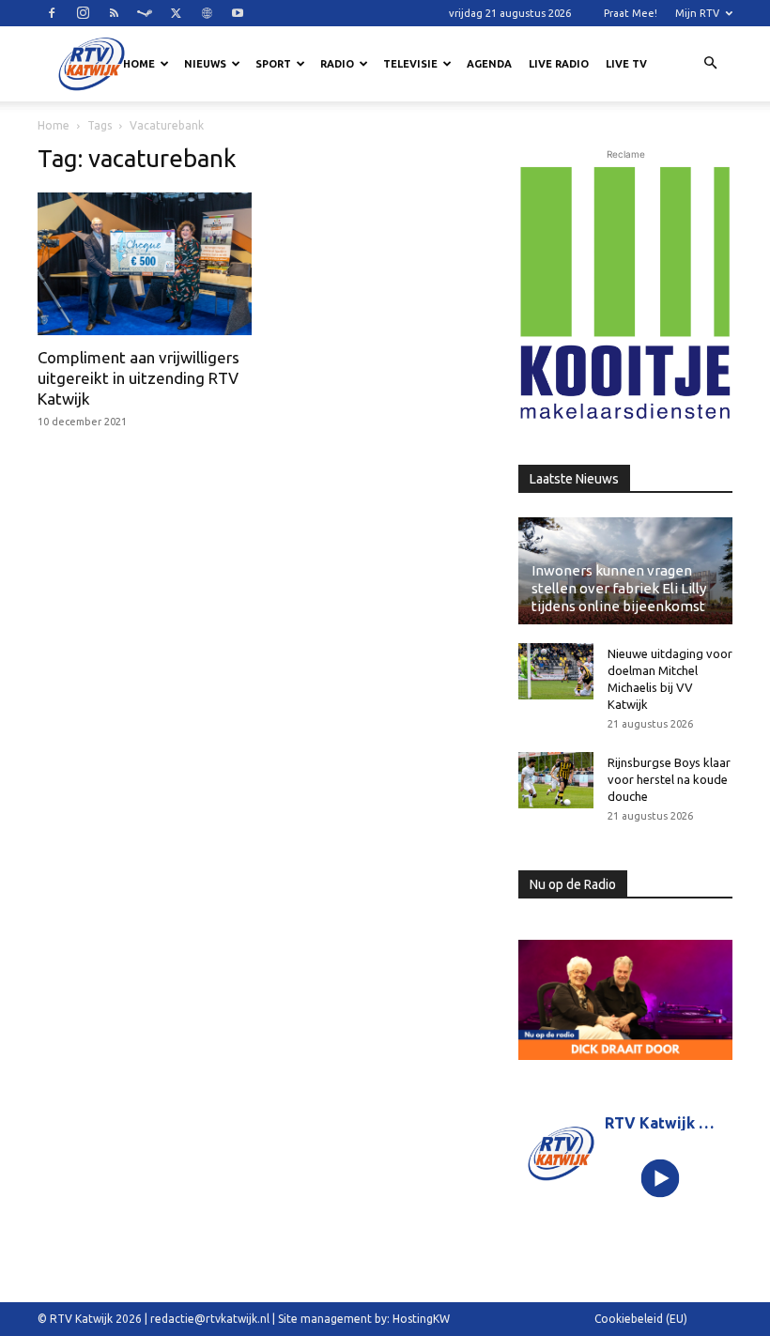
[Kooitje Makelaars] (625, 293)
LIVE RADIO (559, 63)
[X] (176, 13)
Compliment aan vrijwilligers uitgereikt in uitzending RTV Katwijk (138, 377)
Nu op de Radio (573, 884)
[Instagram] (83, 13)
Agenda (489, 63)
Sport (273, 63)
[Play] (661, 1179)
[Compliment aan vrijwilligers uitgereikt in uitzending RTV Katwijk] (145, 263)
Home (139, 63)
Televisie (410, 63)
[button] (709, 63)
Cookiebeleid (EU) (640, 1319)
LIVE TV (626, 63)
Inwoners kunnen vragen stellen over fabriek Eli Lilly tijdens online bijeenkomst (618, 588)
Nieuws (205, 63)
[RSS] (114, 13)
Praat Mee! (630, 13)
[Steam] (145, 13)
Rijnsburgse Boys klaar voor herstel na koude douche (669, 779)
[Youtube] (237, 13)
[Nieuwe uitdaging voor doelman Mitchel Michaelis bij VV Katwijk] (555, 671)
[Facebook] (52, 13)
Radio (337, 63)
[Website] (206, 13)
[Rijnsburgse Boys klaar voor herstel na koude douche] (555, 780)
